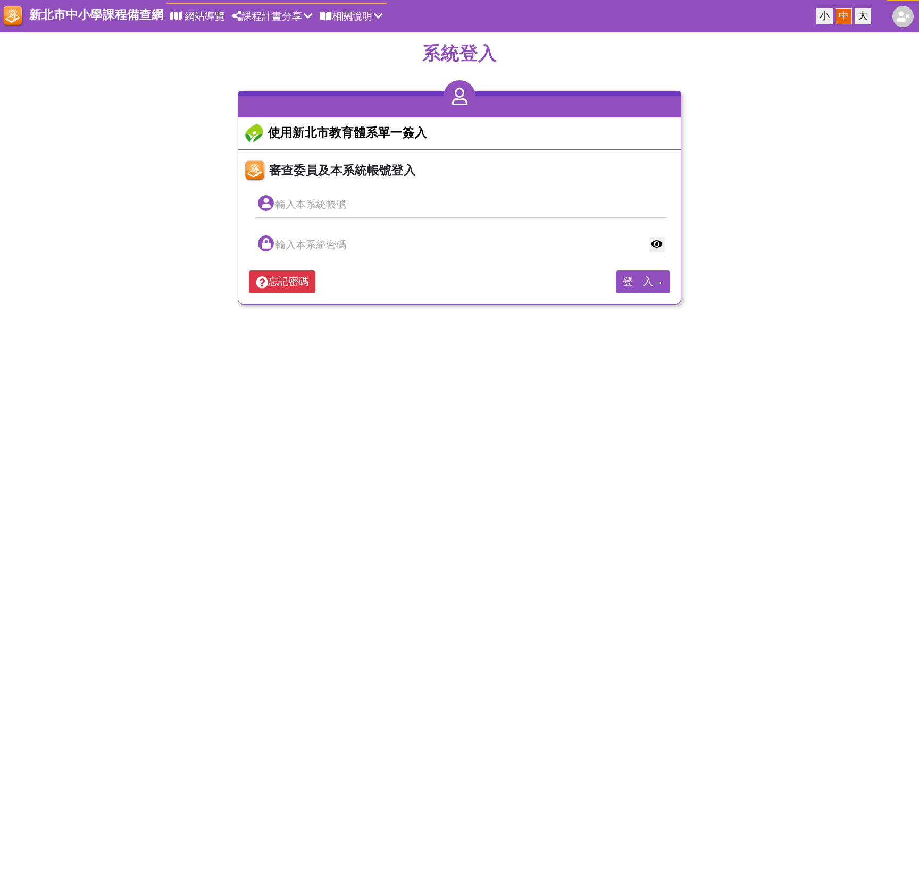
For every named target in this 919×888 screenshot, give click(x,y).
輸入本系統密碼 (310, 244)
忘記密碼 (288, 281)
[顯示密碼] (657, 244)
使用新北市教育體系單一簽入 (346, 132)
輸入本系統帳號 (310, 204)
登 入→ (643, 281)
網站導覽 (203, 16)
